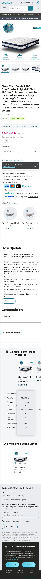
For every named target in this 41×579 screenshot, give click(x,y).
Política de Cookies (8, 571)
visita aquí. (15, 559)
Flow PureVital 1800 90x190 (30, 224)
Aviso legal (31, 571)
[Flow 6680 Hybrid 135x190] (10, 213)
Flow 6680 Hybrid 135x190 (10, 224)
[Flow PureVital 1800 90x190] (30, 213)
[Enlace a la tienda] (7, 3)
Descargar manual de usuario (12, 137)
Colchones (11, 203)
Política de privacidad (20, 571)
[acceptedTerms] (3, 521)
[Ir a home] (2, 18)
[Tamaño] (20, 153)
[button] (38, 68)
